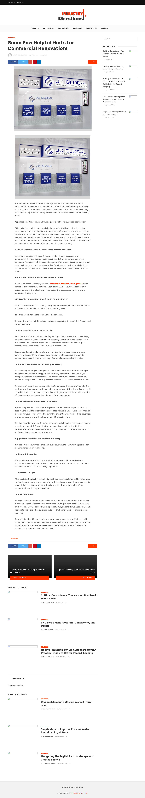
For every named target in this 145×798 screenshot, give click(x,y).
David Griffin (48, 629)
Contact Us (11, 2)
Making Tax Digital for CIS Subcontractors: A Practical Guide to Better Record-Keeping (68, 651)
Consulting (63, 28)
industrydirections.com (79, 793)
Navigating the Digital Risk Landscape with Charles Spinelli (67, 758)
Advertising (48, 28)
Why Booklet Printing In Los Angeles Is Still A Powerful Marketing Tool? (114, 99)
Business (35, 28)
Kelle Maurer (48, 602)
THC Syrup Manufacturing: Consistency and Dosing (68, 624)
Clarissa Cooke (49, 763)
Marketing (77, 28)
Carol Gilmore (21, 55)
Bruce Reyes (48, 736)
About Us (20, 2)
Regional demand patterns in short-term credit (66, 704)
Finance (104, 28)
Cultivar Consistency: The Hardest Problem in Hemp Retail (69, 597)
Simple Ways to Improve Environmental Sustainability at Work (65, 731)
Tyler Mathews (49, 709)
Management (91, 28)
